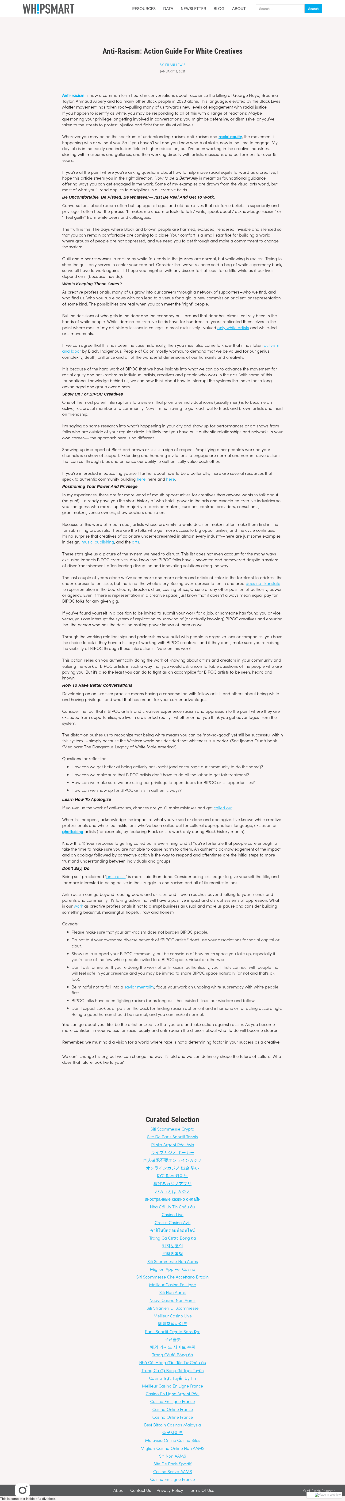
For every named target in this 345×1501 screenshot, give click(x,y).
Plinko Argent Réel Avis (172, 1144)
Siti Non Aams (172, 1292)
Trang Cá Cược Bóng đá (172, 1238)
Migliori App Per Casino (172, 1269)
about (239, 8)
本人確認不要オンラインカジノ (172, 1160)
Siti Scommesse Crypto (172, 1129)
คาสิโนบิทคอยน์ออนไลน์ (172, 1230)
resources (144, 8)
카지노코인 (172, 1245)
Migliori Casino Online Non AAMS (172, 1448)
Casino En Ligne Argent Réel (172, 1393)
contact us (140, 1490)
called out (223, 808)
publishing (104, 542)
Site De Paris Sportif (172, 1464)
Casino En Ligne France (172, 1401)
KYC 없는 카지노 (172, 1175)
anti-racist (116, 876)
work (78, 906)
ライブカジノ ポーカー (172, 1152)
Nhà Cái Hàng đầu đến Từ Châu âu (172, 1362)
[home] (48, 9)
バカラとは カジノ (172, 1191)
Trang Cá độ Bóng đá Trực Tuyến (173, 1370)
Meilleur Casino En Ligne (172, 1284)
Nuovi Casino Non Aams (173, 1300)
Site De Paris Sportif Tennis (172, 1136)
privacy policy (170, 1490)
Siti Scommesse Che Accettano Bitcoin (172, 1277)
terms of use (201, 1490)
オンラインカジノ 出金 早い (172, 1168)
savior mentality (139, 987)
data (168, 8)
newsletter (193, 8)
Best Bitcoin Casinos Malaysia (172, 1425)
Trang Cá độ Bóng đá (172, 1355)
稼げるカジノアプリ (172, 1183)
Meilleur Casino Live (172, 1316)
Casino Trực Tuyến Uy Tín (172, 1378)
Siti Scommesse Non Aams (172, 1261)
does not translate (263, 583)
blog (219, 8)
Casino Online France (172, 1409)
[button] (142, 8)
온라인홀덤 (172, 1253)
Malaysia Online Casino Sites (172, 1440)
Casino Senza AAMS (172, 1471)
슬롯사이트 (172, 1432)
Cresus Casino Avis (173, 1222)
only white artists (233, 327)
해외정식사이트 (172, 1323)
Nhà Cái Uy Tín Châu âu (172, 1207)
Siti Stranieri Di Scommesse (173, 1308)
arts (135, 542)
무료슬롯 (172, 1339)
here (141, 479)
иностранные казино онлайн (172, 1199)
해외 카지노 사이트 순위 (173, 1347)
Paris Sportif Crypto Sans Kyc (172, 1331)
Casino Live (173, 1214)
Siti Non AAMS (172, 1456)
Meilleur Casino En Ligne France (172, 1386)
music (86, 542)
